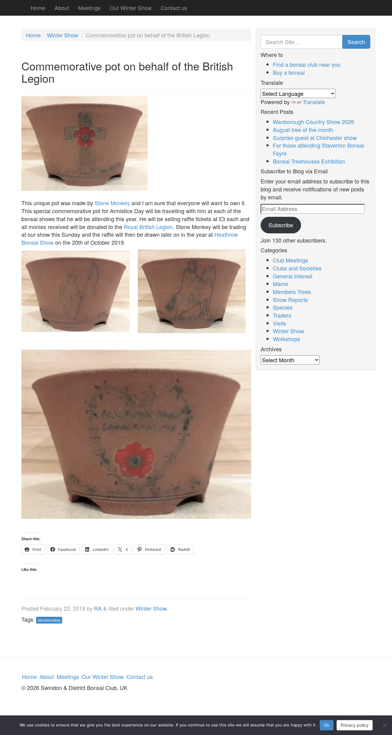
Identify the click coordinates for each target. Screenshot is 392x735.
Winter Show (62, 35)
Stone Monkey (112, 203)
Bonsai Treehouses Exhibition (309, 161)
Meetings (89, 8)
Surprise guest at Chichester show (315, 137)
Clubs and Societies (297, 268)
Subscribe (281, 225)
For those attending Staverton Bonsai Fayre (318, 149)
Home (38, 8)
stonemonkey (49, 620)
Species (282, 307)
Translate (314, 102)
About (62, 8)
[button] (75, 295)
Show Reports (290, 299)
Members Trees (292, 292)
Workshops (286, 339)
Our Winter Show (131, 8)
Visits (279, 323)
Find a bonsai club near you (307, 64)
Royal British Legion (148, 227)
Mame (280, 284)
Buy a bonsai (289, 72)
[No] (384, 725)
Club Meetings (290, 260)
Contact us (174, 8)
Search (356, 42)
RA (98, 608)
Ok (327, 725)
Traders (282, 315)
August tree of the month (303, 130)
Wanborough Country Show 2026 (313, 122)
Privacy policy (355, 725)
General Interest (292, 276)
